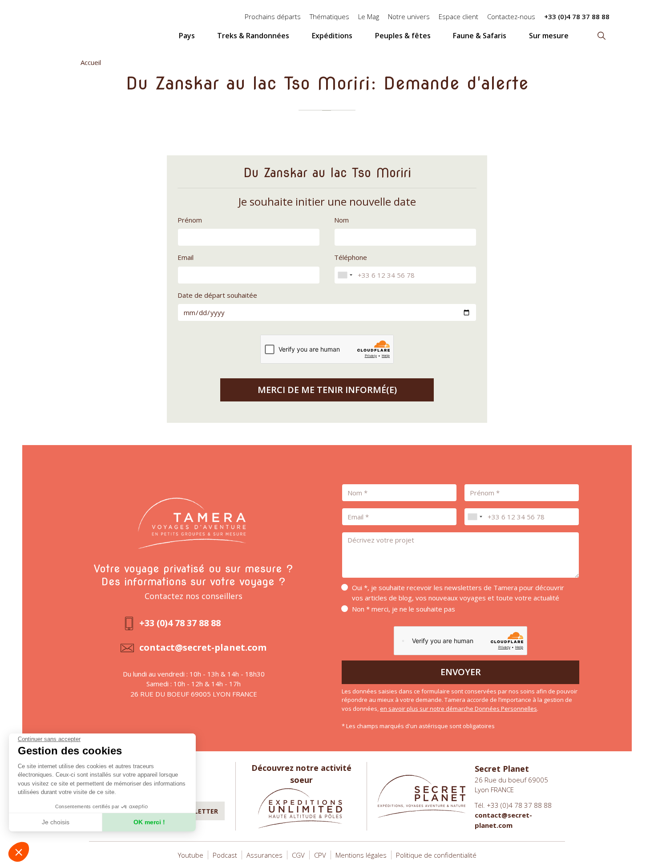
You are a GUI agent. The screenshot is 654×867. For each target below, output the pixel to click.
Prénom (190, 219)
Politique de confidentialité (436, 855)
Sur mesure (549, 36)
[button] (18, 852)
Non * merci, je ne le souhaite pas (403, 608)
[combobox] (345, 275)
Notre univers (409, 16)
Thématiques (329, 16)
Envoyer (460, 672)
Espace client (458, 16)
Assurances (264, 855)
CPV (320, 855)
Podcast (225, 855)
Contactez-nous (511, 16)
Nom (341, 219)
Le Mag (368, 16)
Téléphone (350, 257)
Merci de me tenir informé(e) (327, 390)
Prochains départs (273, 16)
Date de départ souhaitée (217, 295)
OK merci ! (149, 822)
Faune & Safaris (479, 36)
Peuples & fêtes (403, 36)
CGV (298, 855)
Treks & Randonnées (253, 36)
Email (186, 257)
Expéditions (332, 36)
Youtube (190, 855)
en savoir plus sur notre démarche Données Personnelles (458, 709)
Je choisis (55, 822)
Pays (187, 36)
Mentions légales (361, 855)
